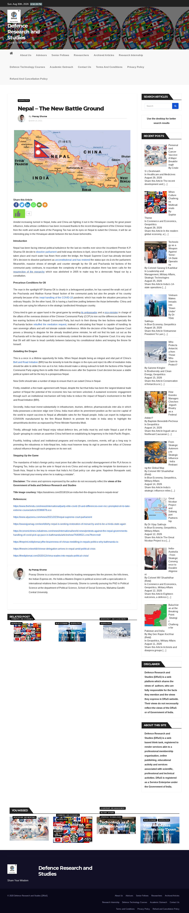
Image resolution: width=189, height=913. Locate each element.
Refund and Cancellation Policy (29, 79)
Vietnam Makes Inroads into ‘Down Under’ (71, 632)
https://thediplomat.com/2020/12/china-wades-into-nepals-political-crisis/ (51, 555)
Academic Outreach (61, 67)
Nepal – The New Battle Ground (61, 108)
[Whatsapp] (33, 204)
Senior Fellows (60, 55)
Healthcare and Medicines (161, 174)
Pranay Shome (39, 116)
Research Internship (131, 55)
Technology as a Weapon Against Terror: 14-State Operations (114, 828)
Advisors (41, 55)
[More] (45, 204)
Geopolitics (24, 100)
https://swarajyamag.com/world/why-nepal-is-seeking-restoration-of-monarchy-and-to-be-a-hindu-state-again (69, 524)
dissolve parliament (46, 252)
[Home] (12, 53)
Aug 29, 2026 (21, 831)
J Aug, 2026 (18, 637)
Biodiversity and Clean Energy (114, 619)
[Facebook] (16, 204)
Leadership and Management (113, 808)
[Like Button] (19, 213)
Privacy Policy (135, 67)
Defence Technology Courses (27, 67)
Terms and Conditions (109, 67)
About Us (25, 55)
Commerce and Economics (22, 619)
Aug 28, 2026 (65, 833)
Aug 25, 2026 (108, 831)
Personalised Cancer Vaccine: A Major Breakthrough (28, 828)
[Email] (39, 204)
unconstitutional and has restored (72, 260)
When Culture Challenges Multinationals (22, 632)
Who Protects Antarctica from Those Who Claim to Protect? (115, 634)
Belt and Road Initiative (25, 362)
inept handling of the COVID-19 (56, 297)
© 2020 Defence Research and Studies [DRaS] (27, 896)
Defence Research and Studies (23, 32)
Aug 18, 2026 (152, 834)
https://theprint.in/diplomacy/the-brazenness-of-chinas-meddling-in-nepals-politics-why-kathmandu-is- (66, 542)
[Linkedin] (27, 204)
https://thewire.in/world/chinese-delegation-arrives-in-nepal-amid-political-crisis (54, 549)
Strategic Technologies (157, 277)
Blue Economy (62, 623)
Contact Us (84, 67)
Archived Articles (104, 55)
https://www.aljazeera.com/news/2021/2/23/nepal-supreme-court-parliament (52, 517)
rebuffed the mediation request (50, 324)
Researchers (81, 55)
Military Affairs (167, 274)
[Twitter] (22, 204)
